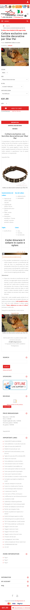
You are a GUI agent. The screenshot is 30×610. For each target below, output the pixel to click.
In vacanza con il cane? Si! (10, 491)
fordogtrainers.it (20, 600)
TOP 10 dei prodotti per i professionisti (14, 524)
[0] (25, 16)
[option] (15, 57)
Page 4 (6, 562)
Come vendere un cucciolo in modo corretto (15, 476)
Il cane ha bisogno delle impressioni (13, 488)
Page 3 (6, 560)
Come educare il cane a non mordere (13, 463)
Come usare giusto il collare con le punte (14, 469)
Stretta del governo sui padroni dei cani (14, 519)
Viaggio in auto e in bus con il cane (13, 534)
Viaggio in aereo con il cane (11, 529)
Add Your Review (16, 111)
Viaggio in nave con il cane (11, 526)
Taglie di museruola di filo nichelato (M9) (14, 456)
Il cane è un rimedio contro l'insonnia (13, 486)
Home (3, 26)
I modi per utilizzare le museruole (12, 483)
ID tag (3, 83)
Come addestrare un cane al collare (13, 461)
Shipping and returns (15, 125)
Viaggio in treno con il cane (11, 531)
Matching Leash (6, 90)
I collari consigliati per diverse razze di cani (15, 542)
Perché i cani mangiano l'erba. (12, 509)
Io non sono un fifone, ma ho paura (13, 494)
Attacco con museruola (10, 458)
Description (15, 122)
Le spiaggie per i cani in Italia (11, 539)
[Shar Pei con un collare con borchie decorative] (15, 323)
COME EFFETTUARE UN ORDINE (12, 441)
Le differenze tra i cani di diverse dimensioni (15, 496)
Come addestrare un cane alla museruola (14, 444)
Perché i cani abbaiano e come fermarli (14, 506)
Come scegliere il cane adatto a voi (13, 466)
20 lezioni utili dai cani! (10, 536)
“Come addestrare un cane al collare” (17, 305)
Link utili (6, 547)
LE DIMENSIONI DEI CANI (10, 544)
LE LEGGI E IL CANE (9, 499)
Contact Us (19, 17)
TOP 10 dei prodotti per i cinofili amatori (14, 521)
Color (3, 69)
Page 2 (6, 557)
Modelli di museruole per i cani (12, 449)
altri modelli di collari (22, 301)
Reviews (14, 128)
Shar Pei (8, 26)
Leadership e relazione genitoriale (13, 501)
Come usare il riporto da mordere (12, 474)
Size (2, 76)
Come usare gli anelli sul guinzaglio (13, 471)
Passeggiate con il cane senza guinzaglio (14, 504)
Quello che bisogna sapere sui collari (13, 516)
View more (7, 406)
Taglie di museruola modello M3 (12, 446)
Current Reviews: (5, 111)
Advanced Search (7, 370)
